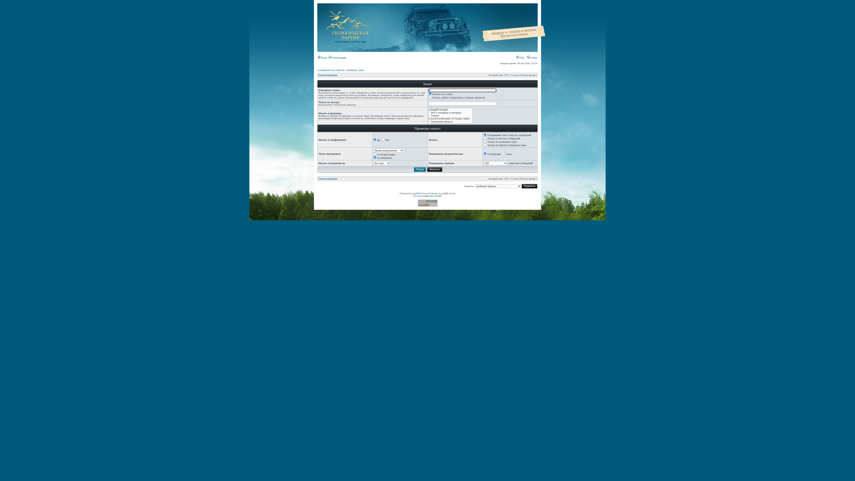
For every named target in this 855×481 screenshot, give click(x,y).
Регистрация (338, 57)
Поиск (533, 57)
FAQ (521, 57)
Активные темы (355, 70)
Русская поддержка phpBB (427, 196)
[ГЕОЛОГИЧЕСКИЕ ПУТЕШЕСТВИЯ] (450, 118)
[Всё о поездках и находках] (450, 112)
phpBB (416, 193)
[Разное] (450, 115)
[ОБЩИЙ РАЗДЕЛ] (450, 109)
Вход (323, 57)
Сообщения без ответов (330, 70)
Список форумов (327, 75)
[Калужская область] (450, 121)
